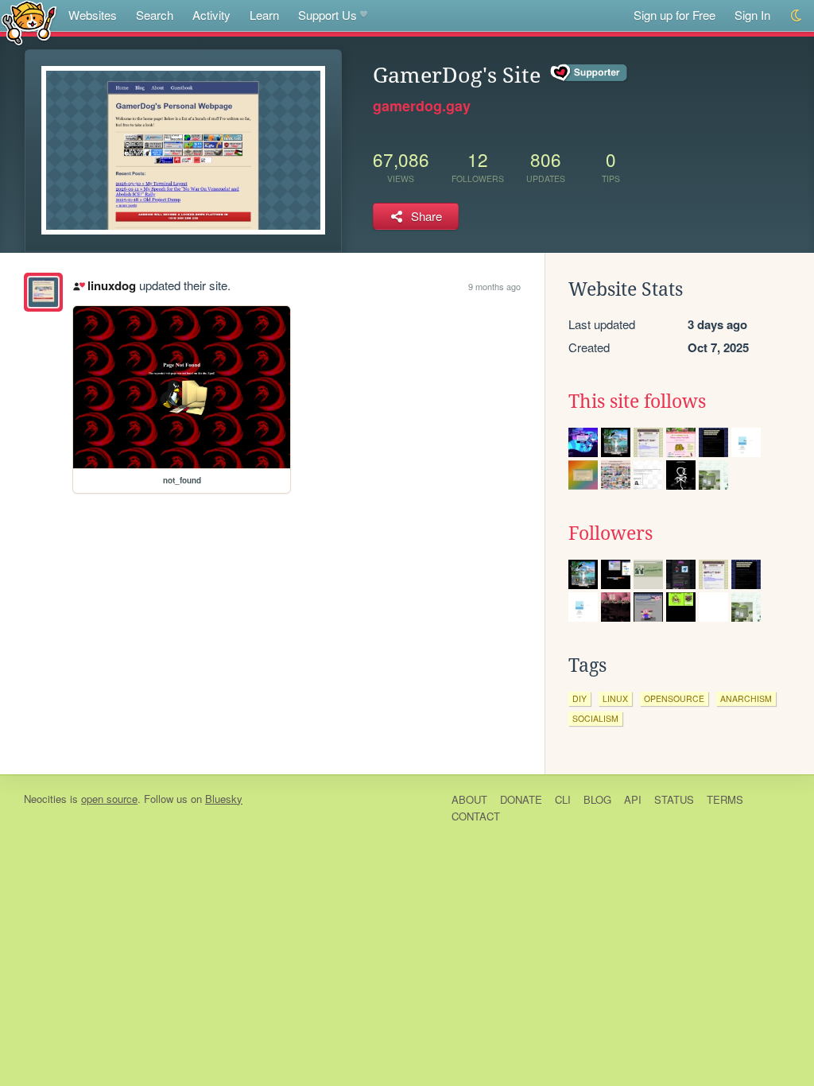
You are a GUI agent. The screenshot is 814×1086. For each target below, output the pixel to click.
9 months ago (494, 286)
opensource (674, 698)
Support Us (327, 14)
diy (579, 698)
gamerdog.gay (422, 105)
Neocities (45, 798)
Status (674, 799)
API (633, 799)
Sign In (752, 14)
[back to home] (29, 22)
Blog (597, 799)
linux (615, 698)
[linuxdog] (43, 292)
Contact (476, 816)
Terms (725, 799)
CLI (563, 799)
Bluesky (223, 798)
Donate (521, 799)
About (469, 799)
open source (109, 798)
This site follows (637, 401)
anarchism (746, 698)
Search (154, 14)
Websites (92, 14)
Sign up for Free (674, 14)
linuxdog (111, 285)
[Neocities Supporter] (589, 73)
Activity (211, 14)
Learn (264, 14)
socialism (595, 718)
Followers (610, 533)
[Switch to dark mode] (797, 15)
